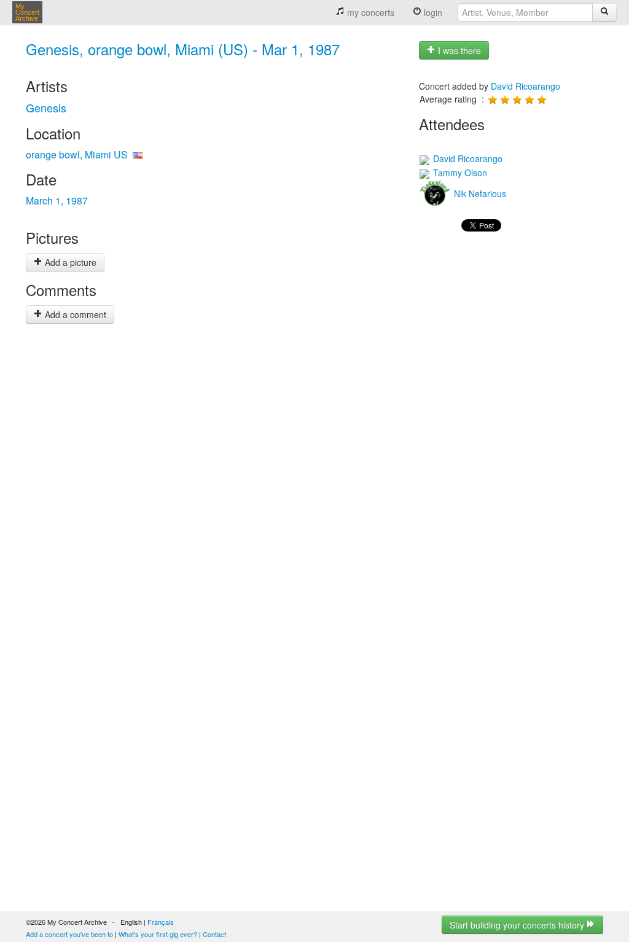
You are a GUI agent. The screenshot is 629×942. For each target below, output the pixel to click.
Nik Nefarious (478, 193)
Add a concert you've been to (69, 934)
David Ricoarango (525, 86)
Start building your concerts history (518, 925)
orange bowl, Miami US (77, 154)
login (431, 12)
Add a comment (74, 314)
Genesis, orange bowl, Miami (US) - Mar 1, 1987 (183, 49)
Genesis (46, 107)
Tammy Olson (459, 172)
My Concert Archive (27, 12)
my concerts (369, 12)
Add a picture (69, 262)
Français (160, 922)
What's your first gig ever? (158, 934)
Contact (214, 934)
